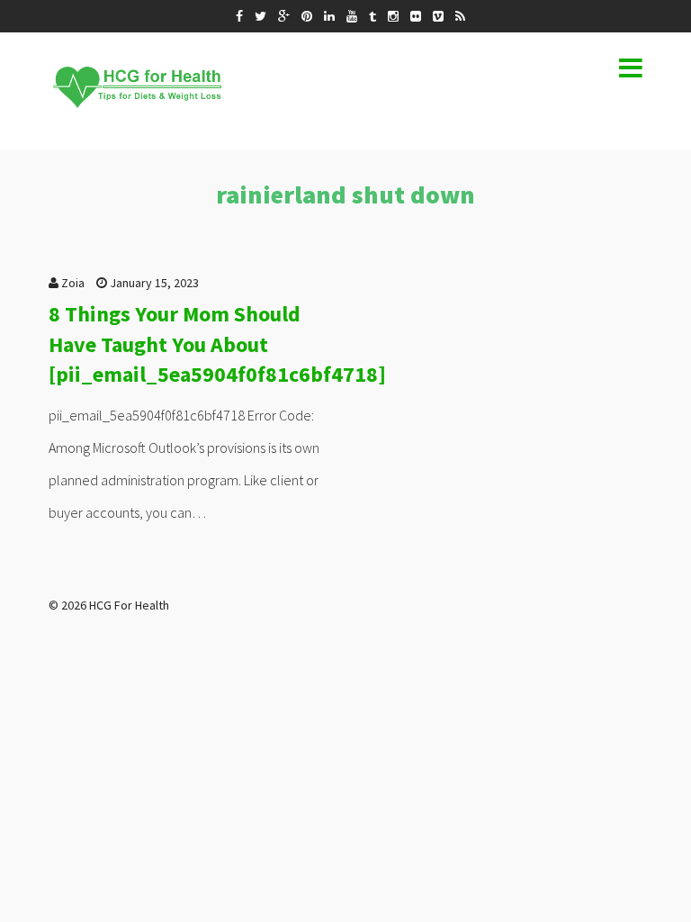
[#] (239, 16)
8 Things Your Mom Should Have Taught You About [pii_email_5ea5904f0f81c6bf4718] (217, 344)
